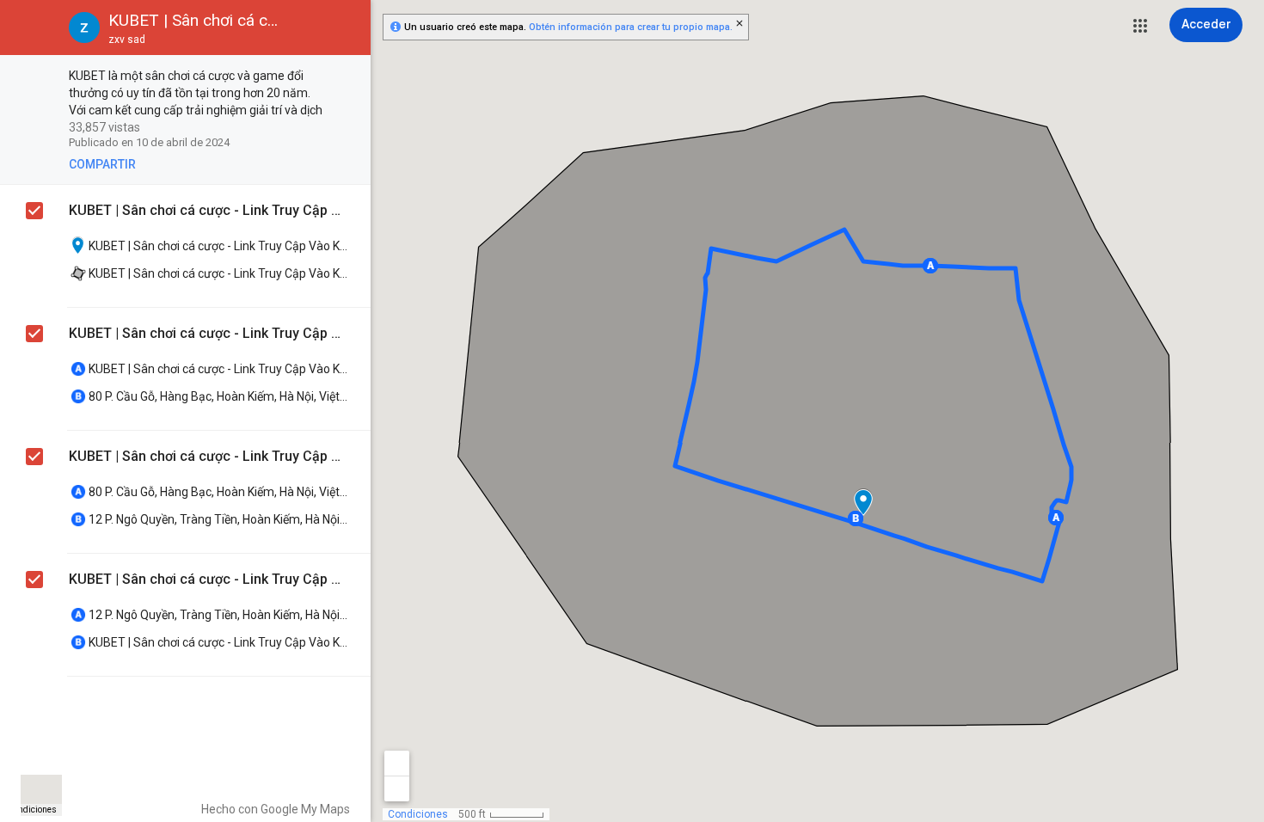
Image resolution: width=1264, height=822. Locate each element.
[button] (1140, 26)
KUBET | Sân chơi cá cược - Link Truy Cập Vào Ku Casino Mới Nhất (207, 210)
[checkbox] (349, 77)
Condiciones (32, 809)
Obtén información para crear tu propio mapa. (631, 27)
